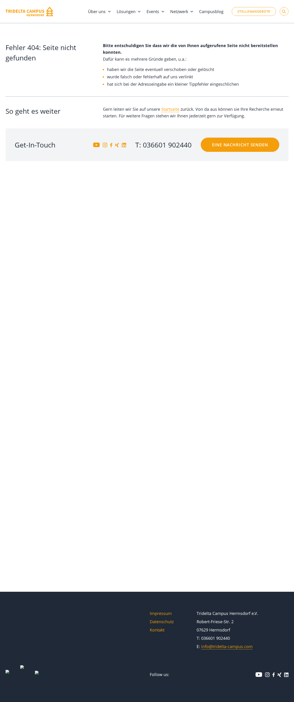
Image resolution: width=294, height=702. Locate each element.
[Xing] (117, 144)
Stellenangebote (254, 11)
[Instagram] (105, 144)
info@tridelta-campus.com (227, 646)
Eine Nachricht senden (240, 144)
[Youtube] (96, 144)
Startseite (170, 109)
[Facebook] (111, 144)
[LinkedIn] (124, 144)
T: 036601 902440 (163, 145)
